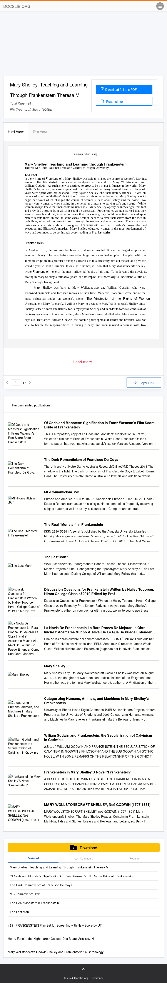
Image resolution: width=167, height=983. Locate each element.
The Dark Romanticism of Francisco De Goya (81, 459)
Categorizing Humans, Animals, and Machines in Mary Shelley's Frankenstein (96, 700)
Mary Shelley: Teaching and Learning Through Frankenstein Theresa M (59, 867)
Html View (16, 131)
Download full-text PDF (121, 89)
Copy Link (146, 382)
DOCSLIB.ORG (16, 6)
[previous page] (7, 382)
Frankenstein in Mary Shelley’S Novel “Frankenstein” (88, 772)
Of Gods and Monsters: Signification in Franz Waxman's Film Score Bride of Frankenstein (99, 425)
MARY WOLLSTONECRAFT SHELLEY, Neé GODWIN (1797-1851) (97, 804)
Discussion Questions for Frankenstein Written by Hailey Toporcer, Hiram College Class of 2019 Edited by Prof (99, 591)
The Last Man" (56, 557)
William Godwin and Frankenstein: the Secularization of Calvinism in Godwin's (98, 737)
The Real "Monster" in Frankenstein (73, 524)
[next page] (30, 382)
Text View (40, 131)
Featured (33, 858)
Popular (134, 858)
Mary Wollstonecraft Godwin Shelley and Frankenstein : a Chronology (56, 952)
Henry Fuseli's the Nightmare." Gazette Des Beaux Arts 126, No (51, 938)
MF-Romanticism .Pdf (61, 492)
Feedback (97, 978)
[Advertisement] (83, 45)
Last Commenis (83, 858)
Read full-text (114, 101)
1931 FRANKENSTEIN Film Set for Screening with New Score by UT (55, 925)
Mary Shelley (54, 666)
